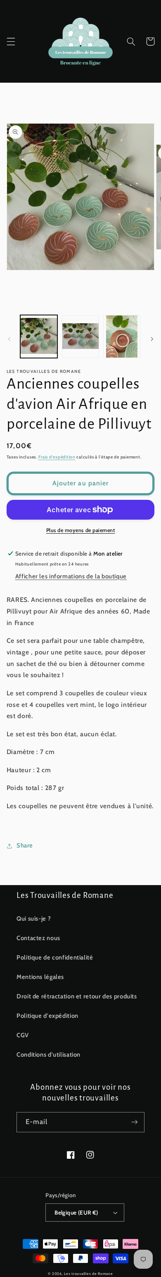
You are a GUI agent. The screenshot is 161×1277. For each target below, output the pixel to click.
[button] (10, 41)
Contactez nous (38, 938)
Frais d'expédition (57, 457)
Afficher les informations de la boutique (71, 576)
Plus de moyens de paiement (80, 530)
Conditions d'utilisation (48, 1054)
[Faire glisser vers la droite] (152, 339)
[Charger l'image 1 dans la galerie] (38, 336)
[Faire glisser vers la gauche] (9, 339)
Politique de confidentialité (55, 957)
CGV (23, 1035)
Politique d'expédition (47, 1015)
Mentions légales (40, 977)
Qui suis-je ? (34, 918)
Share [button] (25, 845)
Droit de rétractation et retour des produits (77, 996)
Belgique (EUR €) (76, 1212)
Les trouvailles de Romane (88, 1274)
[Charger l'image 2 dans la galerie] (80, 336)
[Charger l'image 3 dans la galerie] (121, 336)
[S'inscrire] (134, 1122)
